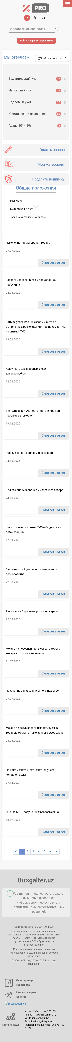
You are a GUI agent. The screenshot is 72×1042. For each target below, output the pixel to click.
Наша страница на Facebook (24, 982)
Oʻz (43, 18)
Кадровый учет (34, 102)
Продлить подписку (48, 179)
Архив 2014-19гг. (34, 125)
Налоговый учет (34, 90)
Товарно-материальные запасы (28, 217)
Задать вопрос (52, 150)
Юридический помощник (34, 114)
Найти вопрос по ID (53, 58)
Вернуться (16, 200)
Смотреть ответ (53, 263)
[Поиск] (57, 29)
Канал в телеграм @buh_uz (26, 994)
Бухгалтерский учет (34, 78)
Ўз (35, 18)
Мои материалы (51, 164)
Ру (27, 18)
